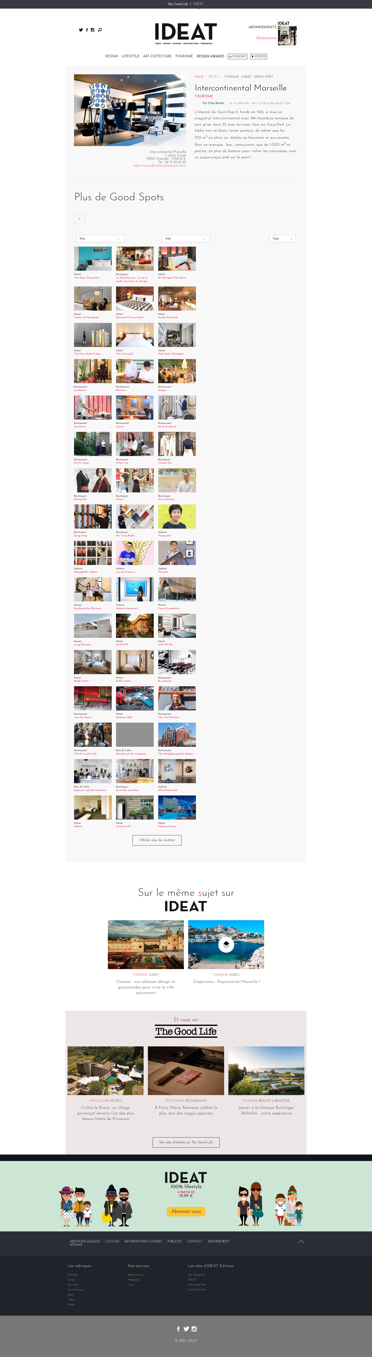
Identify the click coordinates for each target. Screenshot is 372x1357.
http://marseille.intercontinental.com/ (160, 166)
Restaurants (196, 1101)
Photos (71, 1304)
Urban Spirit (263, 77)
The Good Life (177, 4)
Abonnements (136, 1274)
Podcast (239, 56)
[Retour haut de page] (301, 1241)
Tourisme (184, 56)
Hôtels (116, 1101)
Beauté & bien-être (274, 1101)
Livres (131, 1284)
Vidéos (260, 56)
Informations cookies (143, 1241)
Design (111, 56)
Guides (246, 77)
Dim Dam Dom (197, 1289)
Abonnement (219, 1241)
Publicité (174, 1241)
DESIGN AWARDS (210, 56)
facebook (87, 30)
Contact (194, 1241)
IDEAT (199, 4)
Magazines (134, 1279)
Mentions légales (85, 1241)
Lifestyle (131, 56)
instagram (92, 30)
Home (199, 77)
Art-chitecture (157, 56)
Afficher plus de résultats (157, 840)
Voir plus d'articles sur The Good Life (186, 1142)
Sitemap (76, 1245)
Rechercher (100, 30)
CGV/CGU (112, 1241)
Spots (213, 77)
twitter (81, 29)
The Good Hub (196, 1284)
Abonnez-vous (186, 1211)
